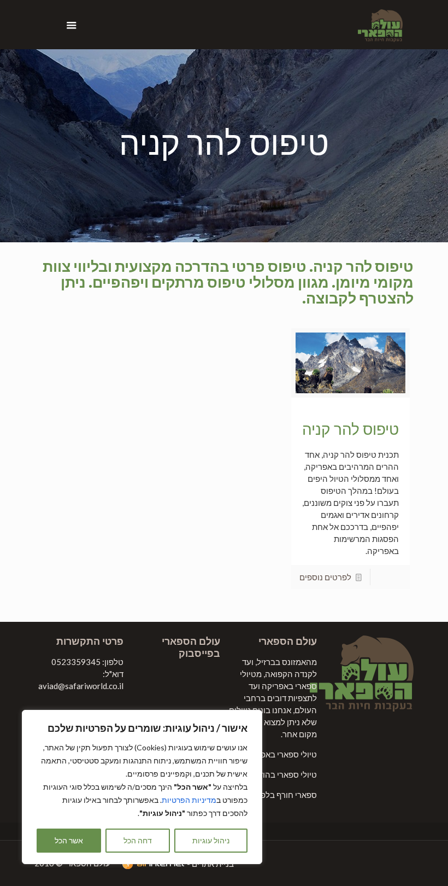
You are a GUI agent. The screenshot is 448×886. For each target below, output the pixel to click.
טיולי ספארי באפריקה (280, 754)
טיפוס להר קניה (350, 429)
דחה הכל (137, 840)
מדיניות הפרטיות (189, 800)
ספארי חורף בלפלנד (283, 795)
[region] (142, 787)
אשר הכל (69, 840)
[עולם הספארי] (380, 24)
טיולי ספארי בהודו (286, 774)
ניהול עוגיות (210, 840)
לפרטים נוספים (325, 577)
